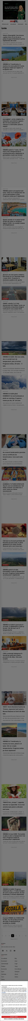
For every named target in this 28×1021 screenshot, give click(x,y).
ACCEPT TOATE (14, 1016)
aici (16, 998)
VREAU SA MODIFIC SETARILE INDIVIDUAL (14, 1018)
